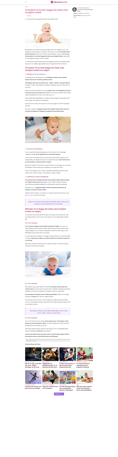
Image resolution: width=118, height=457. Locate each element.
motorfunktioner (40, 74)
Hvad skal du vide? (29, 362)
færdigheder (44, 182)
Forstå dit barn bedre (81, 362)
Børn (77, 385)
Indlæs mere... (59, 394)
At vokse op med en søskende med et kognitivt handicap (83, 365)
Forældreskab (45, 362)
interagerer (31, 195)
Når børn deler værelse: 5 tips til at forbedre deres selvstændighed (84, 388)
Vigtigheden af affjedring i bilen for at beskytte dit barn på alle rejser (50, 365)
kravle (52, 95)
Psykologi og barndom (48, 385)
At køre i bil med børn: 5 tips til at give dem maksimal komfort (67, 365)
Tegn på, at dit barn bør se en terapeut (50, 387)
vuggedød (59, 54)
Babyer (26, 6)
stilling (64, 49)
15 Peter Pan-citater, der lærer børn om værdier (33, 387)
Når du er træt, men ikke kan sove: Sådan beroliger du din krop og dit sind (33, 365)
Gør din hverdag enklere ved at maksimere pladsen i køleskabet (67, 388)
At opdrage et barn (30, 385)
